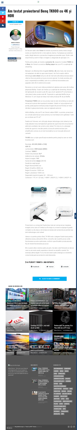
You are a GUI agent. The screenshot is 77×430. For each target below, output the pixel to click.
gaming (56, 396)
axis (55, 373)
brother (56, 398)
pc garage (57, 393)
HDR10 (10, 60)
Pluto (56, 403)
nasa (66, 371)
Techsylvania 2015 (59, 406)
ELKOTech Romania (60, 386)
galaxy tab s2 (66, 393)
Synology (62, 373)
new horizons (67, 401)
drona (64, 391)
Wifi (62, 414)
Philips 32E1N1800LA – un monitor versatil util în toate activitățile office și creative (43, 382)
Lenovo (66, 403)
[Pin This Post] (3, 17)
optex (56, 383)
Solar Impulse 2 (59, 381)
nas (71, 388)
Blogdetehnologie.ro (20, 426)
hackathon (57, 401)
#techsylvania (58, 376)
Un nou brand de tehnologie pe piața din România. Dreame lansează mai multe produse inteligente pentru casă (43, 396)
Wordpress (9, 428)
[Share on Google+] (3, 21)
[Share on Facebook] (3, 9)
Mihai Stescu (15, 42)
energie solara (59, 378)
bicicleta (57, 414)
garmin (68, 381)
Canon (56, 371)
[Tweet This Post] (3, 13)
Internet (56, 411)
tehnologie (57, 408)
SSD (61, 383)
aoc (67, 398)
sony (61, 403)
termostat (64, 411)
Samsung (67, 368)
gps (64, 408)
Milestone (64, 396)
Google (65, 388)
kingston (57, 391)
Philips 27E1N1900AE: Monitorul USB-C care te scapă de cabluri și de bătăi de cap (43, 371)
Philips (68, 378)
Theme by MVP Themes (30, 426)
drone (69, 391)
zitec (62, 398)
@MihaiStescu (16, 44)
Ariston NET (58, 388)
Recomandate (58, 368)
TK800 (15, 60)
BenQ (19, 58)
